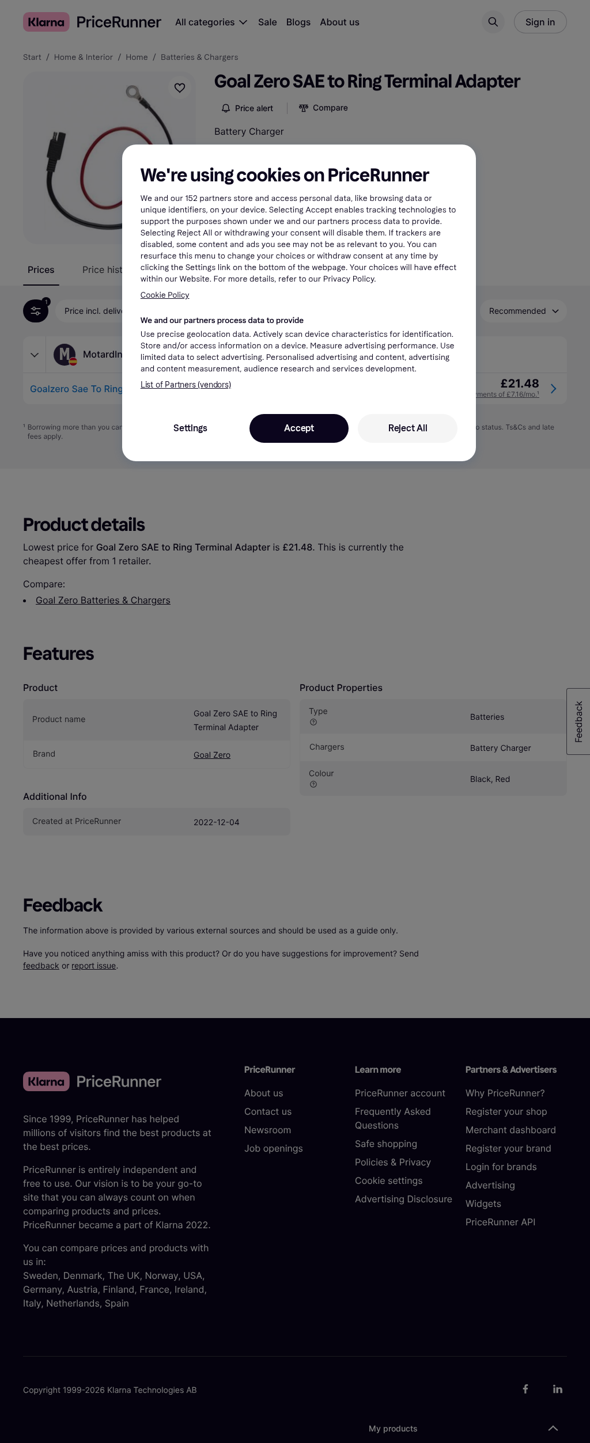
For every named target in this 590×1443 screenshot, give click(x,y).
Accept (299, 428)
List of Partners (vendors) (186, 385)
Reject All (408, 428)
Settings (190, 428)
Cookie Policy (165, 295)
